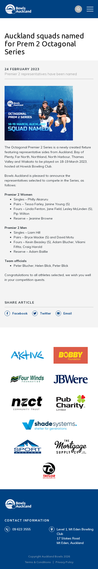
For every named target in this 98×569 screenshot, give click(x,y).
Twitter (45, 313)
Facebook (20, 313)
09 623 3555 (21, 529)
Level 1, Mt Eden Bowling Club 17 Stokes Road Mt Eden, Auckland (75, 536)
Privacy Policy (64, 562)
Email (67, 313)
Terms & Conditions (38, 562)
